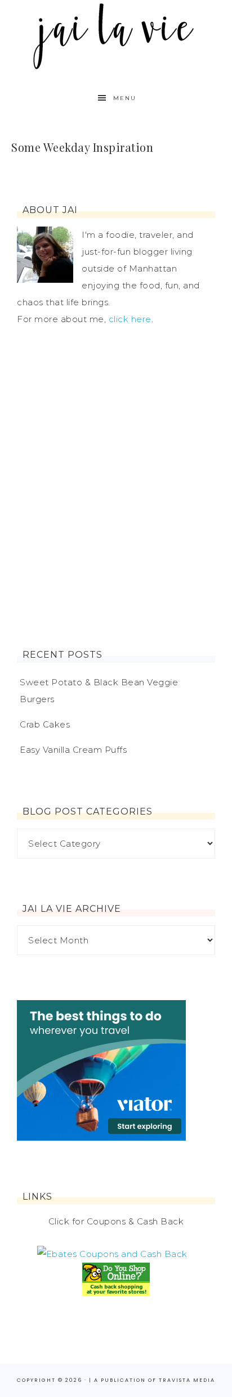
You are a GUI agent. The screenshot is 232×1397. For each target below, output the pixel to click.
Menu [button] (124, 98)
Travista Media (187, 1380)
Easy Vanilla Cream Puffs (73, 749)
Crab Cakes (45, 724)
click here (130, 319)
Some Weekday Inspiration (82, 147)
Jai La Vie (116, 35)
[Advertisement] (116, 488)
